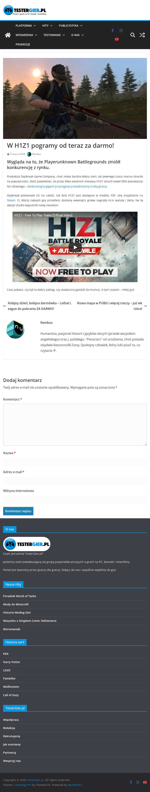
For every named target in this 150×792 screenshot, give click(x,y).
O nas (75, 35)
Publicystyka (68, 25)
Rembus (36, 154)
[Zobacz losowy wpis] (142, 35)
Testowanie (52, 35)
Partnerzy (9, 752)
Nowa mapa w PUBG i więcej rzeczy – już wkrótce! (109, 306)
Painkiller (9, 678)
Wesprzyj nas (12, 761)
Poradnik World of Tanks (19, 596)
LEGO (6, 670)
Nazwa (9, 453)
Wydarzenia (24, 35)
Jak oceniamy (12, 744)
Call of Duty (11, 695)
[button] (34, 25)
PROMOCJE (23, 44)
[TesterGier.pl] (7, 35)
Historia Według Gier (17, 612)
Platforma (24, 25)
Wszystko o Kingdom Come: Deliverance (29, 621)
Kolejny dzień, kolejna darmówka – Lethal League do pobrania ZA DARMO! (39, 306)
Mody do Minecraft (16, 604)
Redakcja (9, 728)
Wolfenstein (11, 686)
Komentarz (12, 399)
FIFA (5, 654)
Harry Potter (11, 662)
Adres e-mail (13, 472)
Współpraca (11, 720)
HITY (45, 25)
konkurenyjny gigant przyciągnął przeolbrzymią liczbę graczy (67, 186)
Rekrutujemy (11, 736)
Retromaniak (11, 629)
